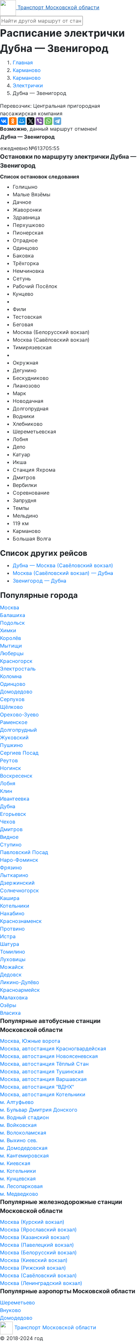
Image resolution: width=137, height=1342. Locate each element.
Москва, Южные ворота (30, 1041)
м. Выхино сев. (18, 1140)
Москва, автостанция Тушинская (41, 1071)
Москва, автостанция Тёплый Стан (44, 1064)
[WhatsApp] (48, 121)
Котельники (14, 906)
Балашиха (12, 615)
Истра (8, 936)
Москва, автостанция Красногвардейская (53, 1048)
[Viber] (39, 121)
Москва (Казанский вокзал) (35, 1237)
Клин (6, 791)
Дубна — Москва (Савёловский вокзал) (63, 565)
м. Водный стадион (24, 1117)
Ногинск (10, 768)
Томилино (12, 951)
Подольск (12, 623)
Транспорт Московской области (57, 7)
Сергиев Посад (19, 753)
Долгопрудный (18, 730)
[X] (30, 121)
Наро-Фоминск (19, 860)
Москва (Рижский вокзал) (33, 1268)
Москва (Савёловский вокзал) (38, 1275)
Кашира (9, 898)
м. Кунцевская (18, 1178)
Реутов (9, 760)
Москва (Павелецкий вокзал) (37, 1245)
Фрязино (11, 867)
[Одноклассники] (13, 121)
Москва (9, 607)
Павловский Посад (24, 852)
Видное (9, 837)
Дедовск (11, 974)
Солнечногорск (19, 890)
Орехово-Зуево (19, 714)
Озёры (8, 1005)
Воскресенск (16, 776)
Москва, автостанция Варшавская (43, 1079)
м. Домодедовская (23, 1148)
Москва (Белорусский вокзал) (38, 1252)
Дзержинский (17, 883)
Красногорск (16, 661)
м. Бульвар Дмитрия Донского (38, 1109)
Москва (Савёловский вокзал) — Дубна (63, 573)
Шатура (9, 944)
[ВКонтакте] (4, 121)
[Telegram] (57, 121)
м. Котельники (18, 1171)
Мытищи (11, 645)
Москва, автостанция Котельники (42, 1094)
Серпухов (12, 699)
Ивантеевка (14, 798)
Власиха (10, 1013)
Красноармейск (20, 990)
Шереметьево (17, 1302)
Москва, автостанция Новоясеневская (49, 1056)
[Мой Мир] (21, 121)
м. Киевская (15, 1163)
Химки (8, 630)
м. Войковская (18, 1125)
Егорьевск (13, 814)
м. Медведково (19, 1194)
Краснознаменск (21, 921)
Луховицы (12, 959)
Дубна (7, 806)
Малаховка (14, 997)
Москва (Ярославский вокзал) (38, 1229)
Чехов (7, 821)
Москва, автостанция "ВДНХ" (37, 1087)
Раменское (13, 722)
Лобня (7, 783)
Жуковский (14, 737)
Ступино (11, 844)
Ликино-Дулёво (19, 982)
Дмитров (11, 829)
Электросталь (18, 668)
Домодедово (16, 691)
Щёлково (11, 707)
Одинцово (12, 684)
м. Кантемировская (24, 1155)
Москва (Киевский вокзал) (34, 1260)
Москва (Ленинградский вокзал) (41, 1283)
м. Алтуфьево (17, 1102)
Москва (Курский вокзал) (32, 1222)
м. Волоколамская (23, 1132)
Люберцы (12, 653)
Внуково (10, 1310)
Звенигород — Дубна (39, 580)
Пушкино (11, 745)
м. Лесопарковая (21, 1186)
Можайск (12, 967)
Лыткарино (14, 875)
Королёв (10, 638)
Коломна (11, 676)
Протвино (12, 928)
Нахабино (12, 913)
